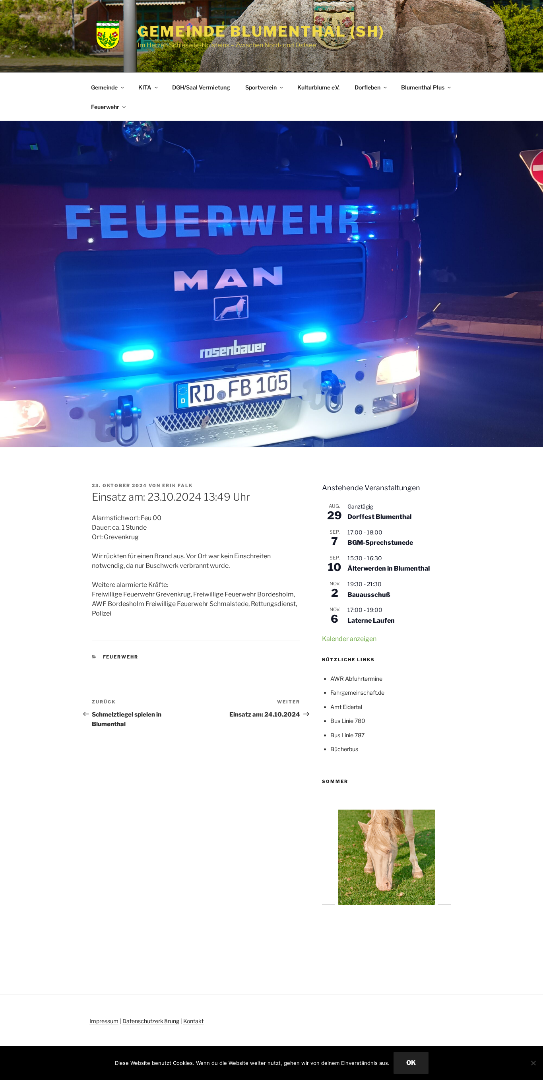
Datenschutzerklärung (150, 1021)
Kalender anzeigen (349, 639)
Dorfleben (367, 87)
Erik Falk (177, 485)
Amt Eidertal (346, 706)
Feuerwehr (105, 106)
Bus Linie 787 (347, 735)
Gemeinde (104, 87)
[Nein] (533, 1063)
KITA (144, 87)
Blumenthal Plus (422, 87)
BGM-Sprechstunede (380, 542)
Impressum (103, 1021)
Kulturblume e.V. (318, 87)
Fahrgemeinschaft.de (357, 692)
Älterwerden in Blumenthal (388, 568)
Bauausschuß (368, 594)
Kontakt (193, 1021)
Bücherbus (344, 749)
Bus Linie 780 (347, 720)
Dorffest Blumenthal (379, 517)
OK (411, 1062)
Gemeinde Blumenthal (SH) (261, 31)
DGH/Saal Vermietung (201, 87)
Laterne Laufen (371, 620)
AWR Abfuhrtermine (356, 678)
